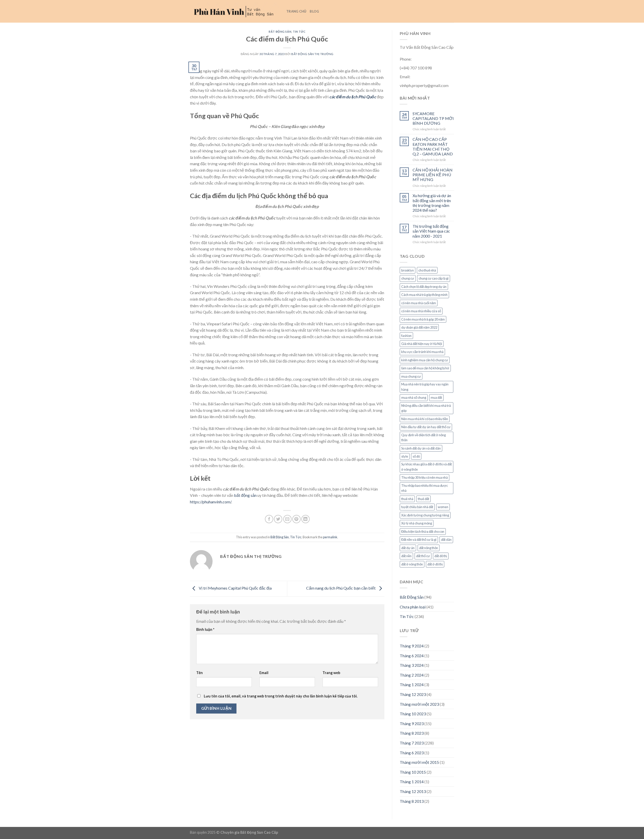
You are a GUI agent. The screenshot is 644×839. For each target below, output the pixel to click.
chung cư (407, 278)
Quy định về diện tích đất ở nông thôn (423, 437)
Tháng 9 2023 (412, 723)
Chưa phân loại (413, 606)
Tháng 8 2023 (412, 733)
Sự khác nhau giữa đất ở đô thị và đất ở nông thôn (426, 466)
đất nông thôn (428, 548)
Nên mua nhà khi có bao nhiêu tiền (424, 419)
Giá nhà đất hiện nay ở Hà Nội (421, 344)
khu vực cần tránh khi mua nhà (422, 352)
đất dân (446, 540)
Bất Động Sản (280, 31)
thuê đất (423, 499)
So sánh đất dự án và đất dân (421, 448)
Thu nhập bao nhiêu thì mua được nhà (424, 488)
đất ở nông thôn (412, 564)
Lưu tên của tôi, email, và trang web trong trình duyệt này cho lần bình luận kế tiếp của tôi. (280, 696)
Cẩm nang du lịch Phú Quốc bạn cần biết (341, 588)
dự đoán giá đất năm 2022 (419, 327)
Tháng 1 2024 (412, 684)
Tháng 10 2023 (413, 713)
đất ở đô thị (435, 564)
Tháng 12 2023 (413, 694)
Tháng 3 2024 (412, 665)
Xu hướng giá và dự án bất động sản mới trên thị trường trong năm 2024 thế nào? (432, 202)
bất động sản (245, 495)
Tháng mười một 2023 (419, 704)
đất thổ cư (423, 556)
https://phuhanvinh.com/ (210, 501)
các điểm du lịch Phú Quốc (352, 96)
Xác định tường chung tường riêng (425, 515)
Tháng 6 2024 (412, 655)
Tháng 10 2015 (413, 772)
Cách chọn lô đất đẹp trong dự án (424, 287)
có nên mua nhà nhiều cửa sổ (421, 311)
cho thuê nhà (427, 270)
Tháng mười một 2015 (419, 762)
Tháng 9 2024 (412, 645)
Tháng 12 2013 (413, 791)
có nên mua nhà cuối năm (418, 303)
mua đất (436, 397)
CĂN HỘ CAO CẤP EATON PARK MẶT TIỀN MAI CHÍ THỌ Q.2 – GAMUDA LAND (433, 146)
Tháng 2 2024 (412, 675)
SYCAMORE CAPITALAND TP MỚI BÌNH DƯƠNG (433, 118)
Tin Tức (299, 31)
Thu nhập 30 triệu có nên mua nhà (424, 477)
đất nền (406, 556)
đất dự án (408, 548)
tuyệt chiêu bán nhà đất (417, 507)
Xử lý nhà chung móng (416, 523)
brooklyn (407, 270)
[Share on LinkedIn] (305, 519)
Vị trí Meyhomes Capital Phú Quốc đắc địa (235, 588)
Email (263, 673)
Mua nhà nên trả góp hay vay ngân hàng (425, 386)
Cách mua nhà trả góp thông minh (424, 295)
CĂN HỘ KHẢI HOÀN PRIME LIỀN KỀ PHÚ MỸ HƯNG (433, 174)
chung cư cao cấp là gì (434, 278)
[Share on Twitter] (278, 519)
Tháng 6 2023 (412, 752)
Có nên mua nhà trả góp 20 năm (423, 319)
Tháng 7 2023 (412, 742)
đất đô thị (440, 556)
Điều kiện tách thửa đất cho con (422, 531)
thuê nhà (407, 499)
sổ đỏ (416, 456)
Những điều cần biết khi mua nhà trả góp (426, 408)
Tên (199, 673)
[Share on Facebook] (269, 519)
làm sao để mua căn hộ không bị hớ (425, 368)
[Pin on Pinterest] (296, 519)
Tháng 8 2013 (412, 801)
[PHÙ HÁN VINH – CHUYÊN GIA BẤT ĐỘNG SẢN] (234, 11)
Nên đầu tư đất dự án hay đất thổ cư (426, 427)
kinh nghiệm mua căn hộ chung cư (424, 360)
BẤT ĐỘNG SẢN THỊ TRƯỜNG (312, 54)
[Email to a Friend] (287, 519)
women (443, 507)
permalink (330, 537)
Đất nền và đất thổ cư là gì (418, 540)
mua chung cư (411, 376)
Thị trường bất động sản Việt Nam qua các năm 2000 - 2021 (431, 231)
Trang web (331, 673)
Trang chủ (296, 11)
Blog (314, 11)
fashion (406, 336)
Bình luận (205, 629)
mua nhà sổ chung (413, 397)
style (404, 456)
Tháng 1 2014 (412, 781)
